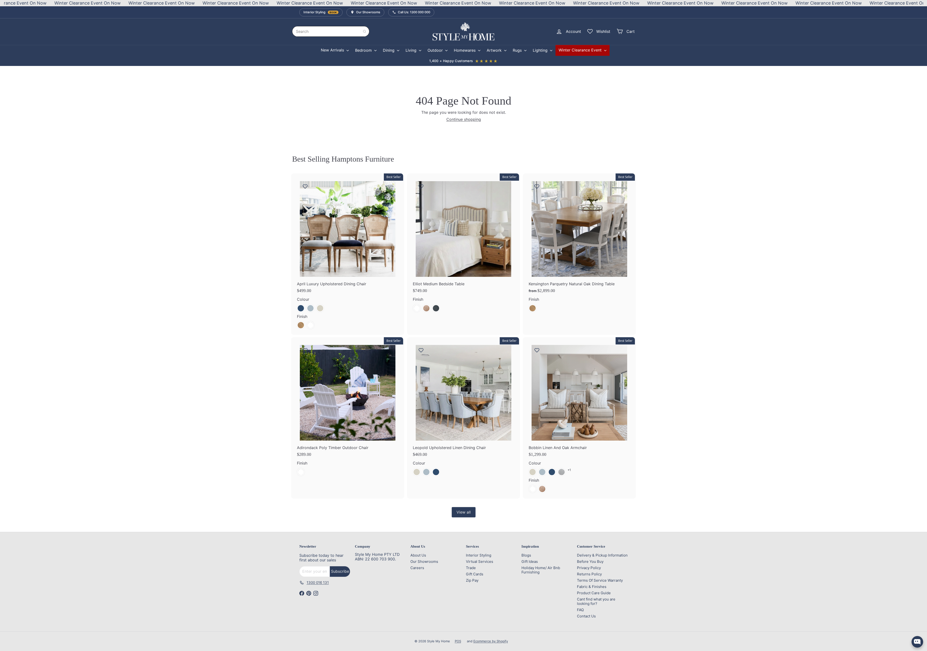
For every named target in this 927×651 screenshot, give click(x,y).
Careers (417, 567)
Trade (471, 567)
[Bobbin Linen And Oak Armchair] (579, 418)
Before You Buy (590, 561)
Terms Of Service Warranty (600, 580)
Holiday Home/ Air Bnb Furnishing (540, 569)
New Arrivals (333, 50)
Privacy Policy (589, 567)
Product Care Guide (594, 593)
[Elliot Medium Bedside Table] (463, 245)
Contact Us (586, 616)
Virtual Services (479, 561)
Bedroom (364, 50)
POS (458, 641)
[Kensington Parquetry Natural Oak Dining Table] (579, 245)
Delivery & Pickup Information (602, 555)
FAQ (580, 610)
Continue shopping (463, 119)
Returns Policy (589, 574)
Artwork (495, 50)
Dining (389, 50)
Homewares (465, 50)
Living (412, 50)
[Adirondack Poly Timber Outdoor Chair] (347, 409)
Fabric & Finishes (591, 586)
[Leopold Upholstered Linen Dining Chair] (463, 409)
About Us (418, 555)
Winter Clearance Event (581, 50)
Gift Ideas (529, 561)
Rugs (518, 50)
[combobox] (330, 31)
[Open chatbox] (917, 642)
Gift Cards (474, 574)
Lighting (541, 50)
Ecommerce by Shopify (490, 641)
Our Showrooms (424, 561)
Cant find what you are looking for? (596, 601)
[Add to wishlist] (305, 186)
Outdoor (436, 50)
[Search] (364, 31)
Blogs (526, 555)
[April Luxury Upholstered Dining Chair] (347, 254)
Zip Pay (472, 580)
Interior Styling (478, 555)
